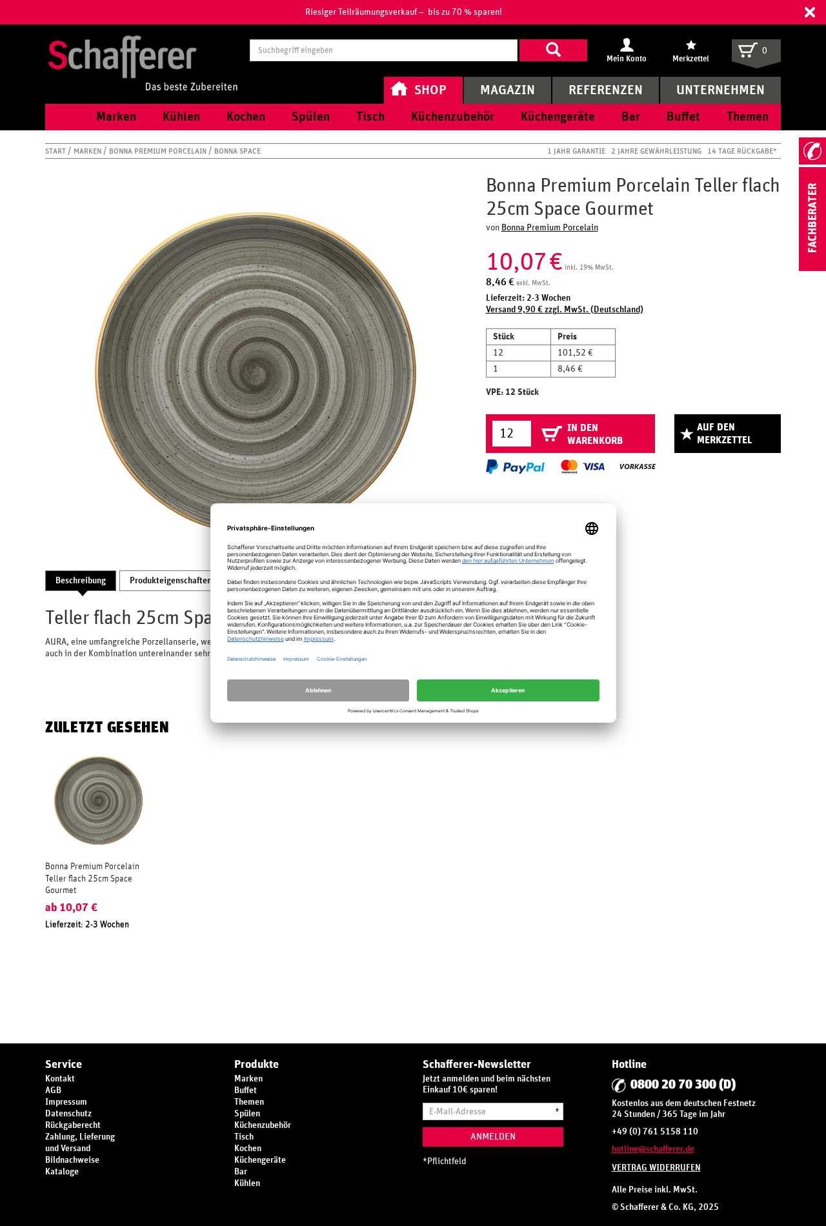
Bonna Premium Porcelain (158, 151)
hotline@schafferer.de (653, 1149)
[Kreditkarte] (582, 466)
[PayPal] (515, 466)
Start (56, 151)
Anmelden (493, 1136)
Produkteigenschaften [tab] (171, 580)
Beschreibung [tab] (80, 580)
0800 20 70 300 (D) (683, 1084)
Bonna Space (237, 151)
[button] (810, 12)
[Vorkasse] (638, 466)
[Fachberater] (812, 268)
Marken (88, 151)
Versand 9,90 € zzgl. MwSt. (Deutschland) (564, 309)
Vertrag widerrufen (656, 1167)
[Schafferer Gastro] (142, 50)
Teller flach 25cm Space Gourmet (88, 884)
